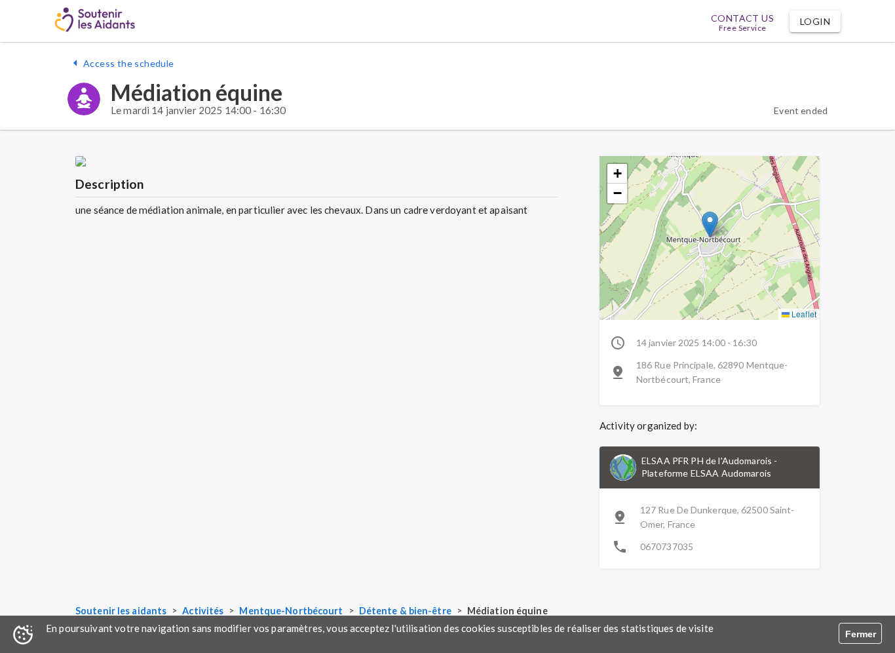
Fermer (860, 634)
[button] (815, 21)
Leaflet (803, 313)
